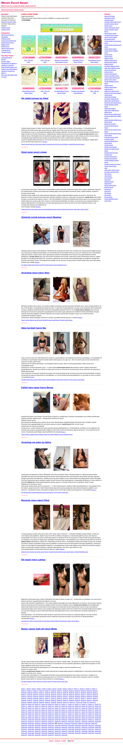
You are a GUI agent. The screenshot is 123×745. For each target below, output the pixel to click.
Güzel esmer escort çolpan (34, 152)
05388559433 (28, 88)
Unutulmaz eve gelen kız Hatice (36, 442)
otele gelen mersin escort (80, 209)
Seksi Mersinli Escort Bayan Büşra (94, 61)
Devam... (45, 142)
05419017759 (62, 88)
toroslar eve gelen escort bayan (39, 552)
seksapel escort (62, 265)
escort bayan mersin (27, 621)
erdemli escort (25, 552)
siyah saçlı (65, 492)
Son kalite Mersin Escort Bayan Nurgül (61, 92)
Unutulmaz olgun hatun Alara (35, 272)
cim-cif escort (58, 492)
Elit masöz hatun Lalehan (33, 559)
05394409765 (78, 88)
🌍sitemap (71, 741)
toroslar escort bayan (67, 209)
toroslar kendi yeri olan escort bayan (57, 144)
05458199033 (62, 57)
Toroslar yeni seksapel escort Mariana (78, 92)
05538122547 (94, 57)
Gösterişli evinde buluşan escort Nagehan (41, 217)
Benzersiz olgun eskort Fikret (35, 500)
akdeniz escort (34, 320)
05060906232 (78, 57)
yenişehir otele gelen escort (29, 380)
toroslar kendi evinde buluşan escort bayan (61, 552)
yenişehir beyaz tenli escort (76, 144)
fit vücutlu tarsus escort (50, 265)
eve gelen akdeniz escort (55, 434)
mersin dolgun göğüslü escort (30, 434)
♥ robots (63, 741)
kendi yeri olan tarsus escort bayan (74, 380)
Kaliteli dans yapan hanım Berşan (37, 387)
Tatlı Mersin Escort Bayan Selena (78, 61)
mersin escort (25, 144)
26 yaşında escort (26, 492)
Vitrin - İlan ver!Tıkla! (28, 61)
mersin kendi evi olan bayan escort (31, 209)
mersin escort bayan (73, 621)
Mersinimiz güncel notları (8, 22)
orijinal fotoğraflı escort (81, 552)
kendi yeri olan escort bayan (38, 144)
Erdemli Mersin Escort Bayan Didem (28, 92)
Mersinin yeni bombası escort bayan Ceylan (61, 61)
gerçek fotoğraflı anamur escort (51, 209)
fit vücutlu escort (56, 681)
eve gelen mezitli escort (28, 265)
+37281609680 (28, 57)
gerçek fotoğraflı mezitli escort (55, 380)
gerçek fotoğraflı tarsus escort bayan (49, 320)
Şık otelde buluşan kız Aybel (34, 98)
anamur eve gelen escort (43, 681)
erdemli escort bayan (60, 621)
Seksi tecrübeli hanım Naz (33, 327)
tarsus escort (39, 265)
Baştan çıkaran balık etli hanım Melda (39, 628)
